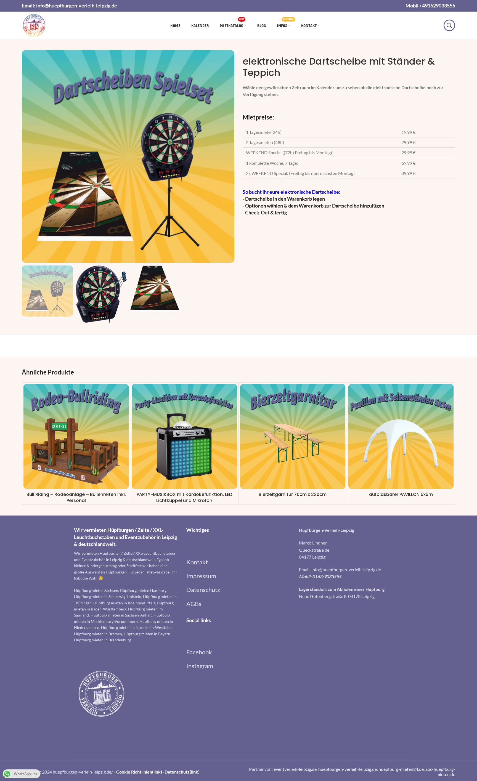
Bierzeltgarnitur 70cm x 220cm (293, 494)
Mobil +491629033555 (430, 5)
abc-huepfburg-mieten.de (440, 771)
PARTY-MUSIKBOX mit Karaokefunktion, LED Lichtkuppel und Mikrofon (184, 497)
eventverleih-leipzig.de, (296, 769)
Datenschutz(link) (182, 771)
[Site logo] (34, 24)
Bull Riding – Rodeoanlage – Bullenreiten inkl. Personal (76, 497)
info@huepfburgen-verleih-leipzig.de (76, 5)
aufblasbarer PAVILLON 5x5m (401, 494)
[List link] (238, 562)
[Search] (449, 25)
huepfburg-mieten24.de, (401, 769)
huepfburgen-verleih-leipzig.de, (348, 769)
